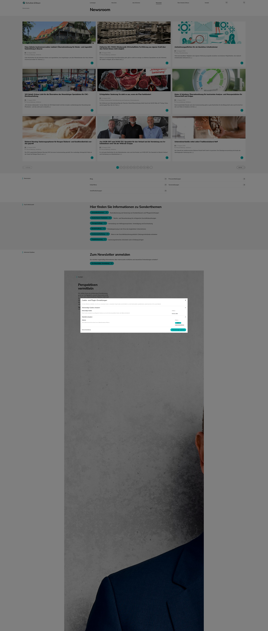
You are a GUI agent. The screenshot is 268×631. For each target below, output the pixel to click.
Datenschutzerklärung (86, 329)
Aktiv (178, 323)
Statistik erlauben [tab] (87, 317)
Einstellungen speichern (179, 330)
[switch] (178, 323)
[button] (134, 307)
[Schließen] (185, 300)
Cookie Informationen (179, 324)
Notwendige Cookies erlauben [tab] (91, 308)
